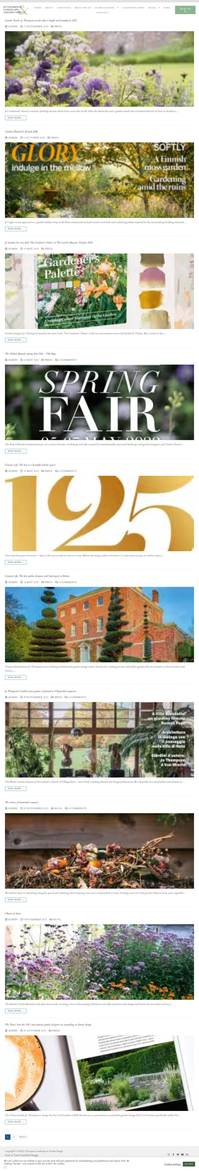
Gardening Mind (133, 8)
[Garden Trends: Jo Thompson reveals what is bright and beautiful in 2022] (99, 69)
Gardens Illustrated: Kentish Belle (21, 131)
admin (13, 26)
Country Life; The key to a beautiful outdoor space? (30, 464)
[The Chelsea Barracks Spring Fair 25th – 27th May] (99, 402)
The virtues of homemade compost (21, 802)
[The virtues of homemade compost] (99, 851)
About (49, 8)
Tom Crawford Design (26, 1155)
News (167, 8)
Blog (58, 808)
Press (58, 26)
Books (152, 8)
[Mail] (187, 1154)
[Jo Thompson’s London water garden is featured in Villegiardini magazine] (99, 740)
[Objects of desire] (99, 962)
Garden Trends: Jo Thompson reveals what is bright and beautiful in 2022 (41, 20)
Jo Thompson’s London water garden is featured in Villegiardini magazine (40, 691)
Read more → (16, 117)
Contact (102, 12)
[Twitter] (178, 1154)
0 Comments (67, 360)
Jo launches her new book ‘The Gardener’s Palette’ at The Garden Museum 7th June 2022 (49, 242)
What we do (83, 8)
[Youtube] (182, 1154)
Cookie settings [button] (172, 1164)
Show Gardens (105, 8)
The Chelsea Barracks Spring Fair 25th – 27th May (30, 353)
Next (23, 1137)
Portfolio (64, 8)
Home (38, 8)
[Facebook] (173, 1154)
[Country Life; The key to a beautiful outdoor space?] (99, 513)
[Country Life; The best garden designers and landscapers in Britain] (99, 624)
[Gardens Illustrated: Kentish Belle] (99, 180)
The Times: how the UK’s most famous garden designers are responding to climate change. (48, 1024)
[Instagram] (169, 1154)
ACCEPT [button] (189, 1164)
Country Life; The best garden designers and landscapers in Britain (37, 576)
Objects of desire (13, 913)
